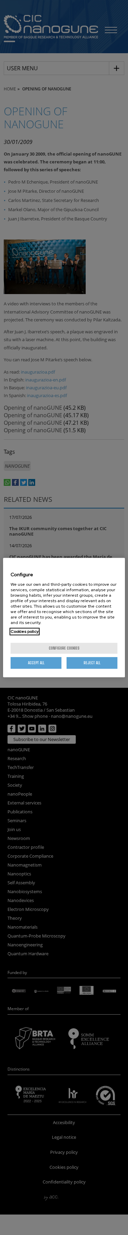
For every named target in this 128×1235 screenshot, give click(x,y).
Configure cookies (64, 648)
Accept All (36, 662)
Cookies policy (25, 631)
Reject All (92, 662)
